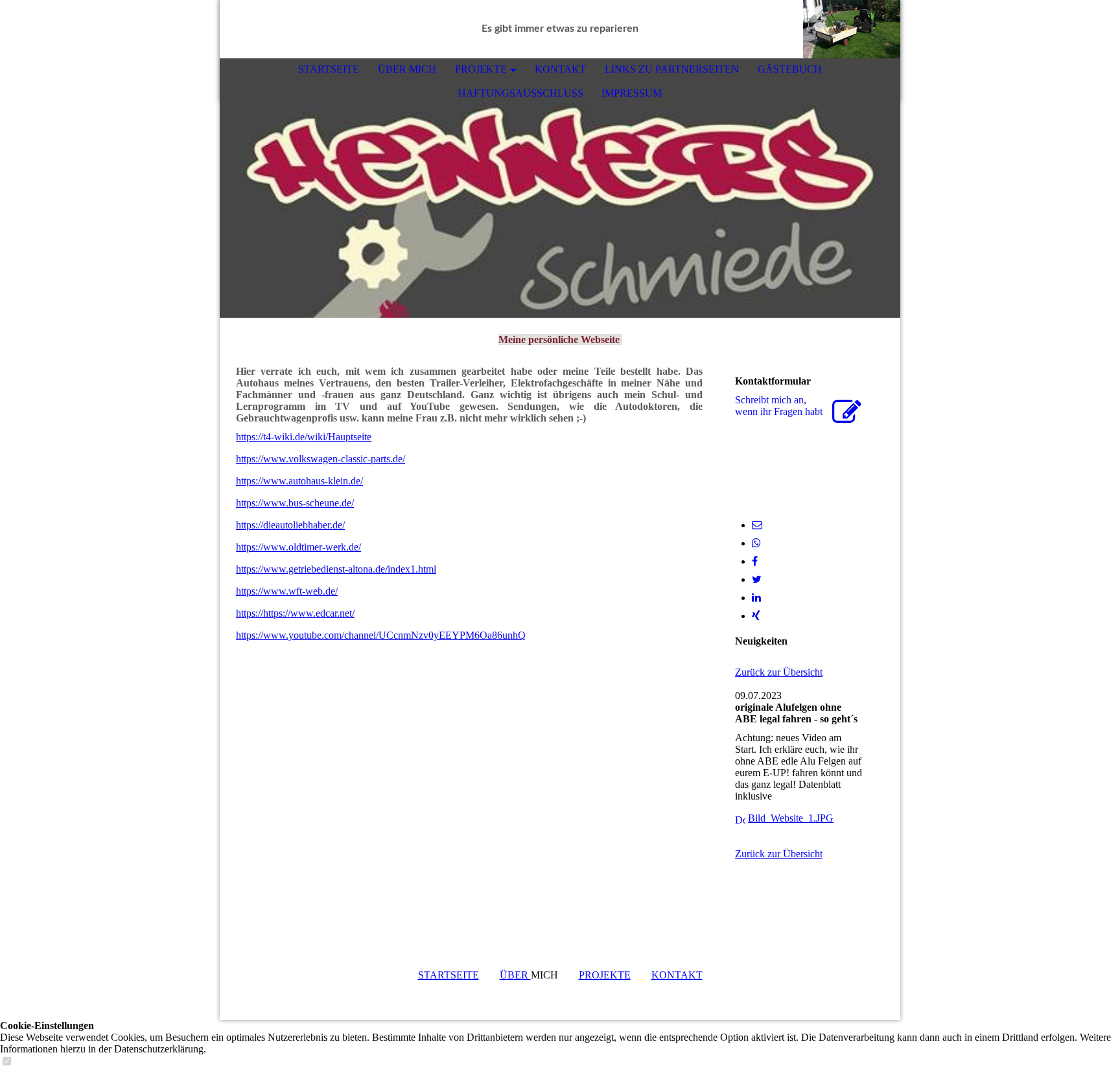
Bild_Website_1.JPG (791, 818)
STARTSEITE (328, 69)
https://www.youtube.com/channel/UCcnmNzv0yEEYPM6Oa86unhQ (381, 635)
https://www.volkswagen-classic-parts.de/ (320, 458)
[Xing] (756, 615)
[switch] (6, 1061)
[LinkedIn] (756, 597)
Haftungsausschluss (520, 93)
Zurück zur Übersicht (778, 672)
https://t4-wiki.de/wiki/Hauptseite (303, 436)
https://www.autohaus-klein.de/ (299, 480)
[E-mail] (757, 524)
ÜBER (515, 974)
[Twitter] (757, 579)
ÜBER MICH (407, 69)
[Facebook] (755, 561)
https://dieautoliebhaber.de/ (290, 524)
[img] (851, 29)
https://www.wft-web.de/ (287, 591)
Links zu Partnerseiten (672, 69)
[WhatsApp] (756, 543)
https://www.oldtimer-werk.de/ (298, 546)
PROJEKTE (481, 69)
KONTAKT (560, 69)
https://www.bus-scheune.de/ (295, 502)
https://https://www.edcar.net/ (295, 613)
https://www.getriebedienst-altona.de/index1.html (336, 569)
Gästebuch (790, 69)
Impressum (631, 93)
